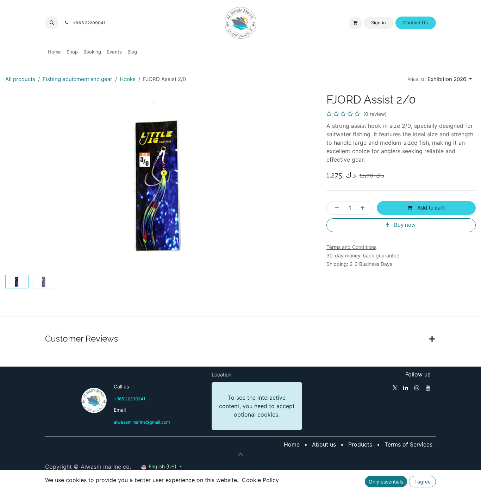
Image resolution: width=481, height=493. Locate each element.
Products (360, 444)
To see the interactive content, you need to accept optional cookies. (257, 406)
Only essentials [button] (386, 482)
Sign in (378, 22)
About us (324, 444)
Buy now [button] (404, 224)
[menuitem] (54, 52)
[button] (51, 23)
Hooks (128, 79)
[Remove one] (335, 207)
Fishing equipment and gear (77, 79)
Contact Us (415, 22)
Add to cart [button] (430, 207)
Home (292, 444)
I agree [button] (422, 482)
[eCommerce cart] (355, 23)
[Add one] (364, 207)
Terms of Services (408, 444)
